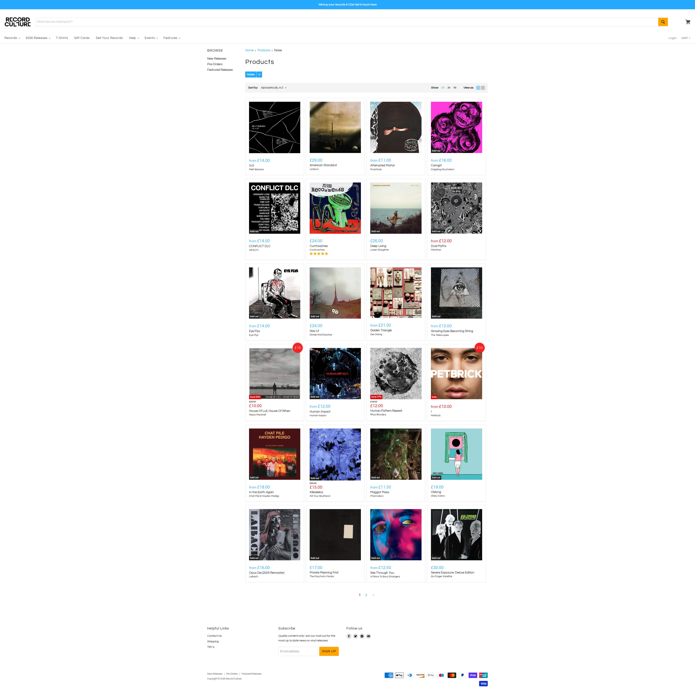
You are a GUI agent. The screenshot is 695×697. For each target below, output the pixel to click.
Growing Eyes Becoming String (452, 331)
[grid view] (478, 88)
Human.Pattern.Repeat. (386, 410)
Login (673, 38)
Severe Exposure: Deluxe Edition (452, 572)
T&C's (210, 646)
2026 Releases (37, 38)
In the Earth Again (261, 492)
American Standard (323, 165)
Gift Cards (82, 38)
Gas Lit (314, 331)
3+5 (251, 165)
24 (442, 87)
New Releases (216, 58)
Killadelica (316, 492)
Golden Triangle (381, 330)
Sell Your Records (109, 38)
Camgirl (436, 165)
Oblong (436, 492)
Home (249, 50)
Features (170, 38)
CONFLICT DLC (260, 246)
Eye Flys (254, 331)
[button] (319, 253)
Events (150, 38)
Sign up (329, 651)
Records (11, 38)
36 (448, 87)
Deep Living (378, 246)
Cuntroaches (319, 246)
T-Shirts (62, 38)
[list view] (483, 88)
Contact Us (214, 635)
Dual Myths (438, 246)
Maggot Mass (379, 492)
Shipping (213, 641)
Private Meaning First (324, 572)
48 (454, 87)
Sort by (253, 87)
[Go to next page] (373, 595)
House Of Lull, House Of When (269, 411)
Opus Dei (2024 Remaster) (266, 572)
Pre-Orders (214, 64)
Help (133, 38)
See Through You (382, 572)
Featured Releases (220, 70)
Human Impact (320, 411)
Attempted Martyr (382, 165)
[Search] (663, 22)
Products (264, 50)
